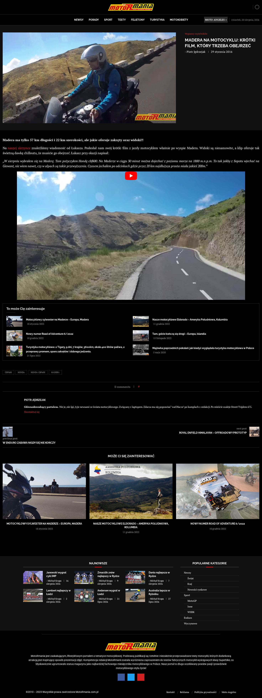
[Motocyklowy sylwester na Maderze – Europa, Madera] (14, 321)
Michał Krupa (54, 580)
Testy (122, 19)
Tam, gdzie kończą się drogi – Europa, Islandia (179, 333)
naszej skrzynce (19, 148)
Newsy (78, 19)
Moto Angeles (229, 692)
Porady (94, 19)
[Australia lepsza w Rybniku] (135, 595)
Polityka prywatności (205, 692)
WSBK (190, 612)
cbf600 (8, 372)
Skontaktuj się (32, 412)
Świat (190, 578)
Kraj (189, 584)
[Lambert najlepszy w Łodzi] (33, 595)
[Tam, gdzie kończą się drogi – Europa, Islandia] (141, 335)
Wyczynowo (190, 623)
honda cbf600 (38, 372)
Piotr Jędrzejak (196, 52)
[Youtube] (140, 677)
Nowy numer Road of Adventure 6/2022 (49, 333)
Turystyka (157, 19)
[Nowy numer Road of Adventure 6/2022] (14, 335)
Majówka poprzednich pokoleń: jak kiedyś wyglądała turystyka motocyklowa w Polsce (203, 348)
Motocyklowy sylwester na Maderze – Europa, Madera (57, 319)
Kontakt (170, 692)
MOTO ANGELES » (216, 19)
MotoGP (192, 600)
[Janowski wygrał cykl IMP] (33, 577)
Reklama (184, 692)
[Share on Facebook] (143, 386)
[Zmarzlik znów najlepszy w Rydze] (84, 577)
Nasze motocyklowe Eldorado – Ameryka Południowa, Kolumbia (190, 319)
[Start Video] (131, 235)
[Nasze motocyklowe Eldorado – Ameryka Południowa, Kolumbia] (141, 321)
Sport (108, 19)
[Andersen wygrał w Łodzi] (84, 595)
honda (21, 372)
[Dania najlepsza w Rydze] (135, 577)
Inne (189, 606)
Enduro (188, 617)
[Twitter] (131, 677)
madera (55, 372)
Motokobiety (179, 19)
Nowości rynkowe (197, 589)
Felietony (138, 19)
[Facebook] (121, 677)
